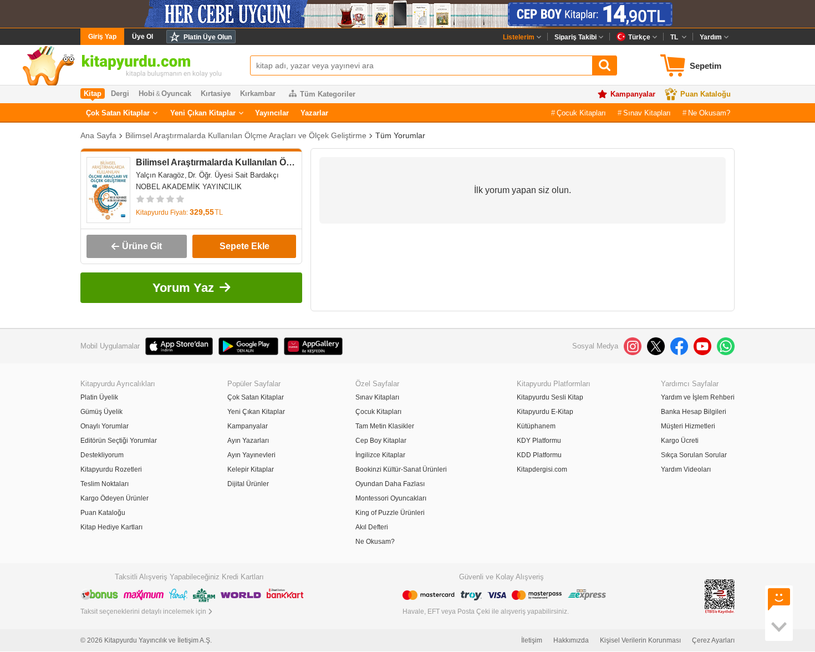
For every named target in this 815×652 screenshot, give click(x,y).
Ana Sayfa (98, 135)
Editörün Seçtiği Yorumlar (118, 440)
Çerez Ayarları (713, 640)
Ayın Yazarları (248, 440)
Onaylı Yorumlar (104, 426)
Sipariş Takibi (575, 37)
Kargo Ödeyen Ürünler (114, 498)
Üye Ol (142, 37)
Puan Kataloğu (705, 94)
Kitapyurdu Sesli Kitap (550, 397)
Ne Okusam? (709, 113)
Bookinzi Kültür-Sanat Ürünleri (401, 469)
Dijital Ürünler (248, 484)
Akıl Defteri (371, 527)
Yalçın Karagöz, (161, 175)
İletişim (531, 640)
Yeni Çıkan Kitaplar (203, 113)
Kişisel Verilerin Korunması (640, 640)
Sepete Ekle (244, 246)
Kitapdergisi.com (542, 469)
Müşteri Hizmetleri (688, 426)
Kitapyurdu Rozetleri (111, 469)
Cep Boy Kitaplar (380, 440)
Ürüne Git (142, 246)
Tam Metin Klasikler (384, 426)
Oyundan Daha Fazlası (390, 484)
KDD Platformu (539, 455)
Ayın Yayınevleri (251, 455)
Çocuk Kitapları (581, 113)
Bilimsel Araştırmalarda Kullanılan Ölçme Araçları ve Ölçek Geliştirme (245, 135)
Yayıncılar (272, 113)
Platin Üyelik (99, 397)
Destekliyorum (102, 455)
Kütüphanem (536, 426)
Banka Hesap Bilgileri (693, 412)
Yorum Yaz (183, 288)
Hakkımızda (571, 640)
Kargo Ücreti (680, 440)
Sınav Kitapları (647, 113)
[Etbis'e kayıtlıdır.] (720, 595)
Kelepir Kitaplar (250, 469)
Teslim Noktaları (104, 484)
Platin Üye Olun (208, 37)
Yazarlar (314, 113)
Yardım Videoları (686, 469)
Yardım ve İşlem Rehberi (698, 397)
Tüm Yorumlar (400, 135)
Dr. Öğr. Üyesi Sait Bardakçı (233, 175)
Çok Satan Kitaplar (118, 113)
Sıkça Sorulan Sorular (694, 455)
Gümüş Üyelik (101, 412)
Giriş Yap (102, 37)
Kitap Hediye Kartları (111, 527)
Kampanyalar (632, 94)
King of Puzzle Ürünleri (390, 513)
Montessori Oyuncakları (390, 498)
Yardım (711, 37)
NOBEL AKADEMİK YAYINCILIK (189, 187)
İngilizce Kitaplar (380, 455)
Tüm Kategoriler (327, 94)
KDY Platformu (539, 440)
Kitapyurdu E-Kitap (545, 412)
